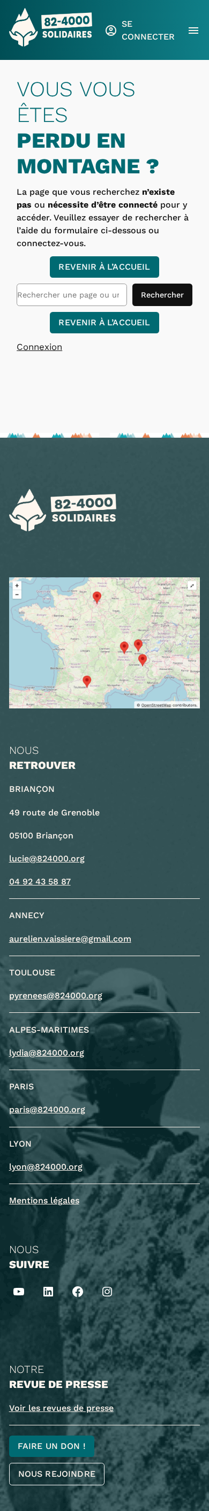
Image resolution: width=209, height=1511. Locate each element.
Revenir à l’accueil (104, 267)
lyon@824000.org (46, 1167)
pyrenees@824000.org (55, 995)
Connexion (39, 346)
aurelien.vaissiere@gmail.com (70, 939)
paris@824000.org (47, 1109)
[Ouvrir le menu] (193, 30)
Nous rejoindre (56, 1474)
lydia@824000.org (46, 1053)
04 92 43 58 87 (40, 881)
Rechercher (162, 295)
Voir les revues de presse (61, 1408)
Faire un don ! (52, 1446)
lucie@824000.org (47, 858)
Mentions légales (44, 1200)
